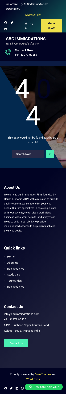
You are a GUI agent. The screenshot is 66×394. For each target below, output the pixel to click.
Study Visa (13, 274)
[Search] (50, 154)
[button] (44, 387)
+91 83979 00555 (26, 54)
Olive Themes (43, 374)
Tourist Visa (14, 280)
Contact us (16, 343)
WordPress (33, 379)
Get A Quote (51, 26)
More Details (33, 14)
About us (12, 262)
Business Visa (15, 268)
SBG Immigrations (26, 38)
